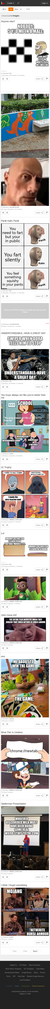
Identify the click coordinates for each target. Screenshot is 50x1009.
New (16, 9)
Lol (2, 533)
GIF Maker (23, 965)
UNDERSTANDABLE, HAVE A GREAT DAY (23, 333)
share (38, 79)
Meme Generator (34, 965)
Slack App (21, 976)
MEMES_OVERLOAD (16, 519)
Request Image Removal (35, 976)
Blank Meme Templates (14, 969)
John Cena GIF (9, 615)
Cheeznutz (6, 16)
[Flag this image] (47, 79)
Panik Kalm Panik (10, 221)
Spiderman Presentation (13, 803)
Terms (8, 976)
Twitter (17, 986)
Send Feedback (25, 980)
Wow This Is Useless (12, 732)
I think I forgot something (14, 885)
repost (11, 453)
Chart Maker (40, 969)
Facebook (9, 986)
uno (3, 656)
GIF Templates (29, 969)
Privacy (42, 972)
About (36, 972)
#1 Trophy (6, 467)
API (14, 976)
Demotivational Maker (12, 972)
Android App (25, 986)
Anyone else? (8, 21)
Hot (11, 9)
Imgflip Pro (13, 965)
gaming (12, 718)
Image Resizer (27, 972)
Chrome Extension (38, 986)
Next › (35, 951)
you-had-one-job (14, 207)
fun (10, 73)
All (3, 9)
